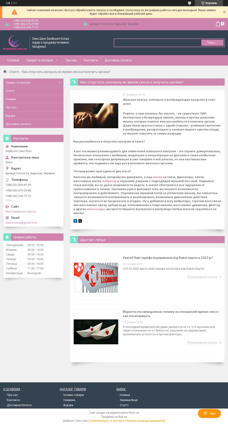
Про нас (71, 60)
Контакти (91, 60)
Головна (13, 60)
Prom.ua (134, 412)
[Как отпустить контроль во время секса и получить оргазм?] (95, 115)
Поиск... (212, 42)
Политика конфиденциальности (145, 420)
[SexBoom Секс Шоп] (15, 42)
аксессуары (96, 209)
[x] (80, 221)
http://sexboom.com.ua (21, 211)
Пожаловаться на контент (106, 420)
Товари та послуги (39, 60)
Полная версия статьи (202, 277)
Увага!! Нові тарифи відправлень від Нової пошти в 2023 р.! (168, 257)
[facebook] (75, 221)
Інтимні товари (73, 395)
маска (157, 177)
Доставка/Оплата (19, 405)
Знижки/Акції (129, 400)
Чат (213, 413)
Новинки (69, 400)
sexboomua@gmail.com (21, 222)
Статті (14, 72)
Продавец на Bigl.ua (114, 416)
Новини (11, 99)
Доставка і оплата (118, 60)
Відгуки (10, 115)
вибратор (109, 181)
